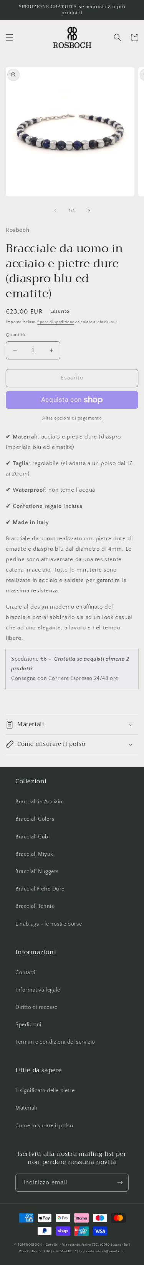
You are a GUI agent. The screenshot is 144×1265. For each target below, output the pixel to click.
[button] (9, 37)
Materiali (26, 1108)
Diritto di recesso (36, 1007)
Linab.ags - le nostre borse (48, 924)
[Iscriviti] (119, 1183)
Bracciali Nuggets (36, 872)
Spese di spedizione (55, 322)
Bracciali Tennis (34, 906)
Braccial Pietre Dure (40, 889)
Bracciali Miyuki (35, 854)
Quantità (15, 334)
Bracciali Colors (35, 819)
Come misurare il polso (44, 1126)
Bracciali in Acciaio (39, 802)
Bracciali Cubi (32, 837)
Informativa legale (37, 990)
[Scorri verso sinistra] (55, 210)
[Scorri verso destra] (89, 210)
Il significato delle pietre (44, 1091)
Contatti (25, 973)
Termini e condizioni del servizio (55, 1042)
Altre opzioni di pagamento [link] (72, 418)
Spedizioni (28, 1025)
